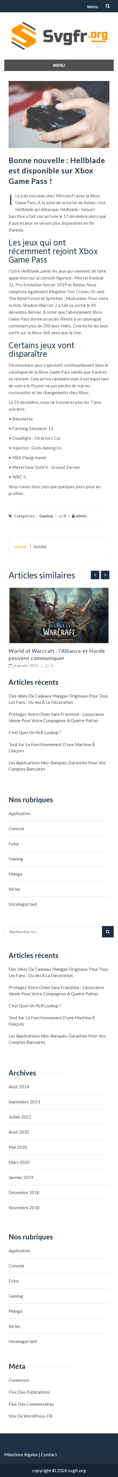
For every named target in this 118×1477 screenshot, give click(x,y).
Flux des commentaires (31, 1404)
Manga (15, 873)
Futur (14, 843)
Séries (14, 889)
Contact (49, 1454)
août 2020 (19, 1131)
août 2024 (19, 1086)
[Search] (108, 931)
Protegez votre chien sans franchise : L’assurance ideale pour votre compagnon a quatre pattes (56, 717)
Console (16, 828)
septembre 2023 (24, 1101)
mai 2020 (18, 1147)
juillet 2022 (20, 1116)
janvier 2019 (21, 1177)
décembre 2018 (24, 1192)
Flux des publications (29, 1392)
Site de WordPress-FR (30, 1416)
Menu (92, 6)
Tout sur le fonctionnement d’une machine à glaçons (52, 747)
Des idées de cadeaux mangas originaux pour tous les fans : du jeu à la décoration (58, 699)
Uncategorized (23, 904)
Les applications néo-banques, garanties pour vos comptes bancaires (57, 765)
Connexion (19, 1380)
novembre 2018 (24, 1207)
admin (80, 516)
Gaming (46, 516)
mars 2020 (19, 1162)
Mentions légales (21, 1454)
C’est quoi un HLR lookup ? (35, 732)
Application (19, 813)
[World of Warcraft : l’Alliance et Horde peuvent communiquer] (59, 615)
